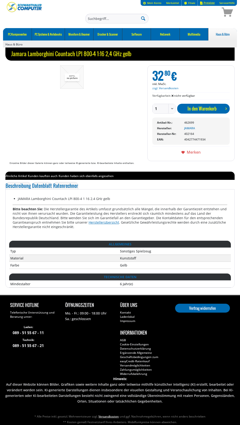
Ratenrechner (65, 185)
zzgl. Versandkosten (165, 88)
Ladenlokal (127, 317)
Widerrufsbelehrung (133, 374)
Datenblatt (42, 185)
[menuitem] (152, 3)
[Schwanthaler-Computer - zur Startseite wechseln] (24, 13)
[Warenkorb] (210, 13)
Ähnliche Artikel (16, 176)
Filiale (191, 3)
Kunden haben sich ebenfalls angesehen (86, 176)
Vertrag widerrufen (202, 308)
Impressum (127, 321)
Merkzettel (172, 3)
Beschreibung (18, 185)
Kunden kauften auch (43, 176)
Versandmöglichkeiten (135, 365)
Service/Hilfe (227, 3)
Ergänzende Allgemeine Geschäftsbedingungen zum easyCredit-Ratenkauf (139, 357)
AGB (123, 340)
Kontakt (125, 312)
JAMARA (189, 128)
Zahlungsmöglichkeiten (136, 370)
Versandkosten (108, 416)
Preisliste (209, 2)
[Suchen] (143, 18)
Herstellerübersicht (104, 222)
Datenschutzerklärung (135, 349)
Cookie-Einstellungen (134, 344)
